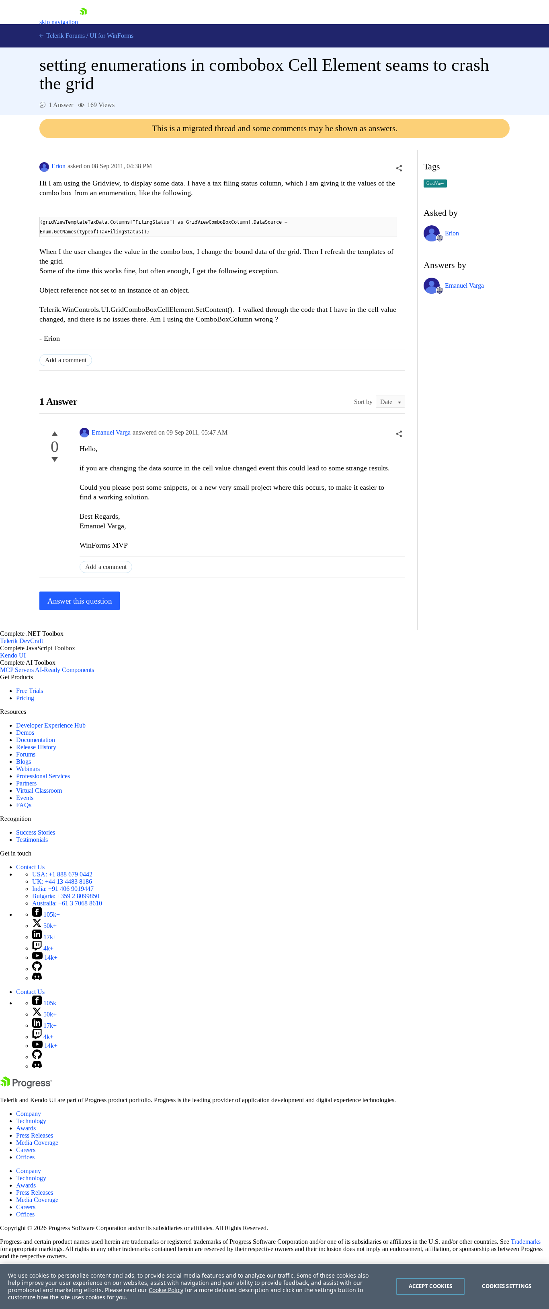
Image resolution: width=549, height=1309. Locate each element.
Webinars (28, 768)
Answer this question (79, 601)
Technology (31, 1120)
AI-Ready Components (64, 669)
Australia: (67, 903)
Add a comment (65, 360)
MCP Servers (17, 669)
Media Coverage (37, 1142)
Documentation (35, 739)
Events (24, 797)
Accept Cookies (431, 1286)
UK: (62, 881)
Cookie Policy (166, 1290)
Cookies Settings (506, 1286)
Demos (25, 732)
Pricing (25, 698)
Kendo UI (13, 655)
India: (63, 888)
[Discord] (37, 978)
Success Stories (35, 832)
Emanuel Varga (111, 432)
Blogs (23, 761)
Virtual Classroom (39, 790)
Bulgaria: (65, 896)
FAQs (23, 805)
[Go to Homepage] (83, 22)
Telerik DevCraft (21, 640)
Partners (26, 783)
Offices (25, 1157)
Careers (25, 1149)
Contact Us (30, 867)
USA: (62, 874)
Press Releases (34, 1135)
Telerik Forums (65, 35)
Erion (58, 166)
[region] (274, 1286)
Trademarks (526, 1241)
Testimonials (32, 839)
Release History (36, 747)
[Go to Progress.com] (26, 1086)
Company (28, 1113)
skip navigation (58, 22)
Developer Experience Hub (51, 725)
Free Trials (29, 690)
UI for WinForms (111, 35)
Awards (26, 1128)
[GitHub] (37, 968)
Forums (25, 754)
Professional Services (43, 776)
